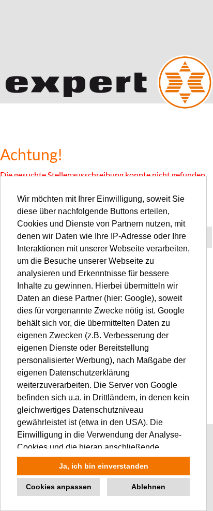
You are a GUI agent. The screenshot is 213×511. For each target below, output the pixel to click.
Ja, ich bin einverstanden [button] (103, 466)
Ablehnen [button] (148, 487)
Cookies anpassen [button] (59, 487)
